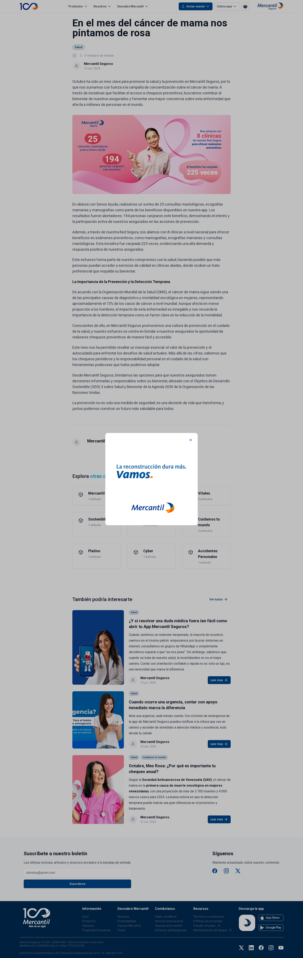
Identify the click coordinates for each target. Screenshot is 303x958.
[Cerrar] (190, 439)
